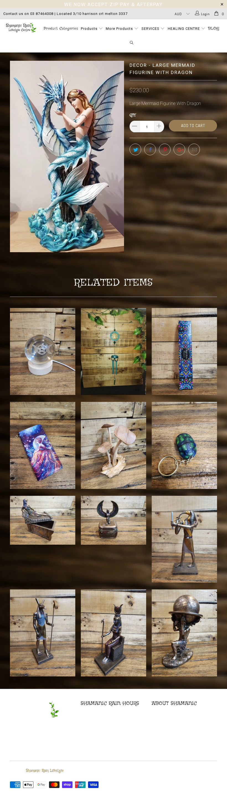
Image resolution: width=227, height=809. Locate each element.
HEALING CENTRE (184, 29)
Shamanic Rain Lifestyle (44, 770)
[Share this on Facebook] (150, 149)
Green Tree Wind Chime (113, 351)
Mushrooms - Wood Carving (113, 445)
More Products (120, 29)
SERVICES (151, 29)
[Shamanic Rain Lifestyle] (21, 27)
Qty (133, 115)
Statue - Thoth (184, 539)
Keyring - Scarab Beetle (184, 445)
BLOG (214, 28)
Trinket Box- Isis (113, 520)
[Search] (131, 43)
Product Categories (61, 28)
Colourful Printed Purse (42, 445)
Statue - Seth (42, 632)
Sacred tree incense (184, 351)
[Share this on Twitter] (135, 149)
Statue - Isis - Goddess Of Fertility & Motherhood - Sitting (113, 632)
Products (90, 29)
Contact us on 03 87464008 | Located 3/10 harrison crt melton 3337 (65, 14)
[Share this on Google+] (179, 149)
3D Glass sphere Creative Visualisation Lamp (42, 351)
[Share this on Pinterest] (165, 149)
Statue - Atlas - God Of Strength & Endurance (184, 632)
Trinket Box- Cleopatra (42, 520)
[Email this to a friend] (194, 149)
